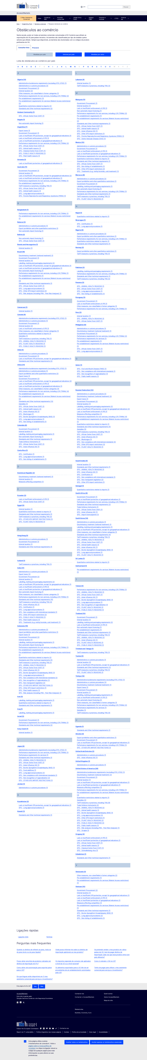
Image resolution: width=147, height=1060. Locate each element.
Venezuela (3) (81, 872)
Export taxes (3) (24, 574)
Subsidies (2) (81, 800)
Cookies (66, 1032)
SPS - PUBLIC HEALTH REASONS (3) (90, 823)
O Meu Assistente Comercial (26, 18)
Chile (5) (20, 350)
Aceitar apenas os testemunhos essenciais (107, 1042)
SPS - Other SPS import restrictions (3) (91, 444)
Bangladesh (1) (22, 210)
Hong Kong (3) (22, 535)
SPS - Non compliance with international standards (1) (38, 612)
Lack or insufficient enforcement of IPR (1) (34, 138)
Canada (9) (21, 314)
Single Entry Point (77, 18)
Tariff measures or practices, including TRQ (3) (93, 86)
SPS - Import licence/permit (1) (88, 514)
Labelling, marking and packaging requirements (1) (36, 434)
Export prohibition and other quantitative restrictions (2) (39, 373)
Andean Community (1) (26, 112)
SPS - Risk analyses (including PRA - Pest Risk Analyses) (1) (40, 293)
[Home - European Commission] (29, 1024)
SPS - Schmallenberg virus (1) (87, 850)
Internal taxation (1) (25, 248)
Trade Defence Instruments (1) (29, 442)
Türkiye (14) (80, 676)
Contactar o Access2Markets (84, 997)
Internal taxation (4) (26, 260)
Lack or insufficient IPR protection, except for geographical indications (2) (45, 176)
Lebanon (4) (80, 79)
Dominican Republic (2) (26, 473)
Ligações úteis (23, 937)
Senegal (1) (80, 486)
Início (39, 18)
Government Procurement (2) (29, 379)
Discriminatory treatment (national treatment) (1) (36, 255)
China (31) (21, 365)
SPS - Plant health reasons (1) (29, 156)
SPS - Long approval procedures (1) (31, 193)
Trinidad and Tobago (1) (84, 649)
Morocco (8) (80, 175)
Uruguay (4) (80, 834)
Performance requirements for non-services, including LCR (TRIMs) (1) (43, 181)
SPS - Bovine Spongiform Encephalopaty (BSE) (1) (37, 416)
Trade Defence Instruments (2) (88, 805)
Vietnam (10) (80, 886)
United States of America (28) (87, 768)
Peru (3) (78, 312)
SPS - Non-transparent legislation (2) (32, 683)
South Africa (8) (82, 493)
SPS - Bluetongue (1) (26, 414)
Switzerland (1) (81, 566)
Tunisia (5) (80, 656)
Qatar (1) (79, 365)
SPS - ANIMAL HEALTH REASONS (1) (32, 341)
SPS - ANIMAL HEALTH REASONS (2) (90, 808)
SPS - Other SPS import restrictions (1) (32, 688)
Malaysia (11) (80, 99)
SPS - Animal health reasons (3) (30, 409)
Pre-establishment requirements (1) (31, 183)
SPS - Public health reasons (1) (88, 376)
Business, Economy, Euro (83, 1013)
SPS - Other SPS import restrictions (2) (33, 291)
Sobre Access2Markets (111, 997)
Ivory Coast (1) (22, 729)
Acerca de (123, 18)
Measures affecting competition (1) (31, 482)
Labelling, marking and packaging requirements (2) (37, 263)
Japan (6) (20, 746)
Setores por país (68, 54)
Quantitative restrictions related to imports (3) (35, 106)
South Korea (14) (82, 518)
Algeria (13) (21, 79)
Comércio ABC (47, 18)
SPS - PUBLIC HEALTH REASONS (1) (32, 153)
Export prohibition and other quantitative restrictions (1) (38, 228)
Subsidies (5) (81, 429)
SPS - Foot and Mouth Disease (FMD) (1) (91, 369)
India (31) (20, 568)
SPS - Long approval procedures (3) (32, 773)
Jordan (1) (21, 784)
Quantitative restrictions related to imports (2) (35, 657)
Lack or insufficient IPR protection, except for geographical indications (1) (45, 136)
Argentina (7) (22, 127)
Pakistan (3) (80, 267)
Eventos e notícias (102, 18)
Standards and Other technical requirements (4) (94, 535)
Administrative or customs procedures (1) (33, 226)
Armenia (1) (21, 159)
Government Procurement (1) (29, 88)
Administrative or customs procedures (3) (33, 86)
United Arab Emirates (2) (85, 751)
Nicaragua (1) (81, 220)
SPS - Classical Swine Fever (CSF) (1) (32, 151)
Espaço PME (91, 18)
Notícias (49, 937)
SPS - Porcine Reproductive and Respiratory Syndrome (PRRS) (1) (42, 196)
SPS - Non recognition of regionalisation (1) (34, 680)
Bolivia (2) (21, 234)
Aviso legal (92, 1032)
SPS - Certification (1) (26, 454)
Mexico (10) (80, 142)
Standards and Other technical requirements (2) (35, 108)
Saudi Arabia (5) (82, 461)
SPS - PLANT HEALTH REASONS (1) (32, 344)
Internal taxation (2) (26, 91)
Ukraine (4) (80, 734)
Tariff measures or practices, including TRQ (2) (35, 516)
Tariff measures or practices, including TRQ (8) (93, 803)
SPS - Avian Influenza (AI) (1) (29, 411)
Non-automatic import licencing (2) (89, 700)
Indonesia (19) (22, 626)
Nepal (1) (79, 213)
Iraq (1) (20, 709)
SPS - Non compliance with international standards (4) (96, 442)
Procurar (35, 48)
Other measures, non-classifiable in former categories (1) (39, 93)
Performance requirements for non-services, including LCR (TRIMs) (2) (44, 96)
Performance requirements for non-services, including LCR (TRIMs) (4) (44, 391)
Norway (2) (80, 247)
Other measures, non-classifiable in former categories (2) (97, 875)
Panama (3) (80, 282)
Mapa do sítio (108, 1000)
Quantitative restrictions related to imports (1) (35, 333)
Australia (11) (22, 167)
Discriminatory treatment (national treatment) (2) (94, 396)
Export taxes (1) (24, 130)
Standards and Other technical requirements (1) (35, 283)
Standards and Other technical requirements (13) (36, 401)
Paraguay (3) (80, 297)
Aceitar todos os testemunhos (77, 1042)
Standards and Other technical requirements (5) (35, 660)
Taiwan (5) (80, 586)
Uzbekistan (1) (81, 854)
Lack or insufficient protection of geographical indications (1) (40, 141)
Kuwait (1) (21, 811)
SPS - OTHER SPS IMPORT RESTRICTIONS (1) (36, 519)
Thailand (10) (80, 613)
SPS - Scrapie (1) (83, 830)
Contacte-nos (64, 1028)
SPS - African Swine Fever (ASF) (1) (31, 116)
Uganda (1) (80, 726)
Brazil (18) (21, 252)
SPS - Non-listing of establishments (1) (32, 421)
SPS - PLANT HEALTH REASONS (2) (90, 820)
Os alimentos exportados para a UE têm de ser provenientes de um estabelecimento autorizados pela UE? (72, 970)
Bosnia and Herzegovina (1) (27, 244)
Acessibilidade (103, 1032)
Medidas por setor (97, 54)
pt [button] (84, 7)
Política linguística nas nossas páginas (48, 1032)
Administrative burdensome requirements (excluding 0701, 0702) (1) (43, 83)
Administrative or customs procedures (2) (33, 629)
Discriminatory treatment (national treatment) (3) (94, 775)
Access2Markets (22, 993)
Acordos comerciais (60, 18)
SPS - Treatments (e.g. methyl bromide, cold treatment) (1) (40, 622)
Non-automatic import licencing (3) (31, 645)
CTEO (116, 18)
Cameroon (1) (22, 307)
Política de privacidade (79, 1032)
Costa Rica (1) (22, 450)
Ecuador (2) (21, 495)
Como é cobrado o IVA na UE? (105, 961)
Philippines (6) (81, 325)
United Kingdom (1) (83, 761)
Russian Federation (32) (84, 390)
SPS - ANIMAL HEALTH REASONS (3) (91, 637)
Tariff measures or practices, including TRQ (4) (35, 602)
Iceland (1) (21, 560)
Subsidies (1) (23, 336)
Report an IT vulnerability (25, 1032)
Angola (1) (21, 119)
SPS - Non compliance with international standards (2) (38, 678)
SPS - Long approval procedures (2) (32, 288)
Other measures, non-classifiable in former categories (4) (39, 389)
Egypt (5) (20, 505)
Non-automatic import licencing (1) (31, 123)
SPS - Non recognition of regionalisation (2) (34, 778)
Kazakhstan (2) (23, 801)
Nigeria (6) (80, 230)
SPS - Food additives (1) (27, 770)
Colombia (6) (22, 425)
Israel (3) (20, 716)
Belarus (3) (21, 222)
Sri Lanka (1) (80, 558)
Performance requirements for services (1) (33, 755)
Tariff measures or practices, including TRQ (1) (35, 186)
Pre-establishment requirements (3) (31, 98)
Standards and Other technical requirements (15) (36, 599)
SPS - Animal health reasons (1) (30, 148)
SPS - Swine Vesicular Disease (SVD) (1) (91, 139)
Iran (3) (20, 696)
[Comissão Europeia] (30, 5)
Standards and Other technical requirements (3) (94, 667)
